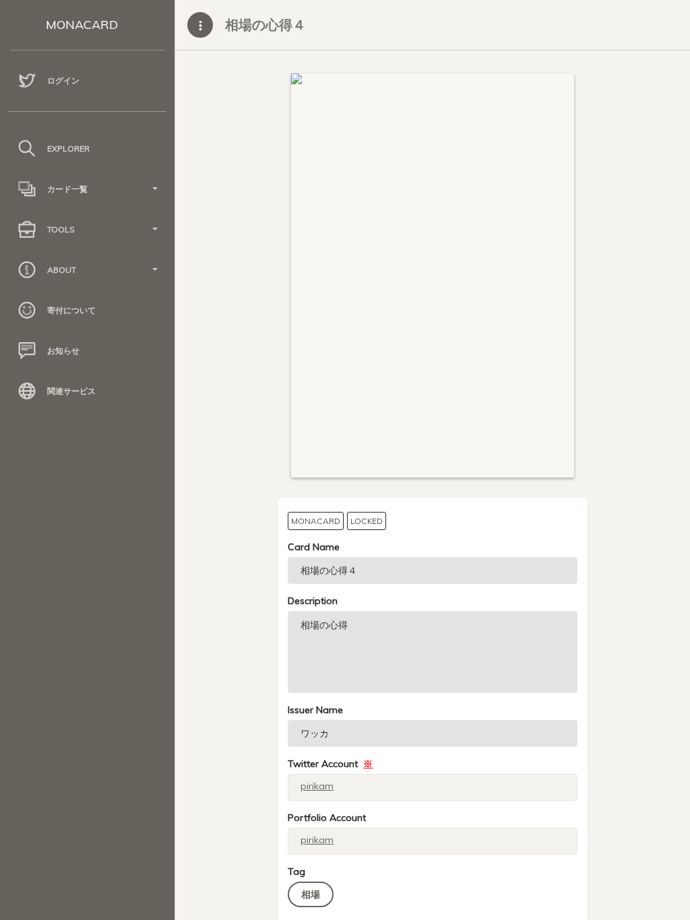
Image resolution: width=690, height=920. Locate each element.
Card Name (314, 547)
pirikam (317, 786)
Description (313, 601)
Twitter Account (330, 764)
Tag (296, 871)
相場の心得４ (265, 24)
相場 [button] (310, 894)
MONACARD (82, 24)
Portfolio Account (327, 818)
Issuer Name (315, 710)
